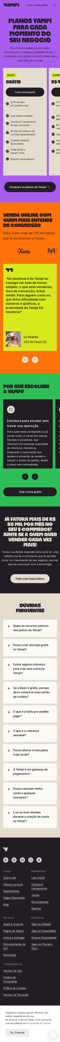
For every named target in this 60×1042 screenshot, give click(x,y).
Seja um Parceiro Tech (41, 946)
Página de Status (13, 930)
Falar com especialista (30, 578)
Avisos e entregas (14, 937)
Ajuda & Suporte (13, 924)
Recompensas (39, 902)
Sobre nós (9, 877)
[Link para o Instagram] (14, 860)
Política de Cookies (14, 988)
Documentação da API (14, 946)
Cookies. (46, 1023)
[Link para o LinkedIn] (22, 860)
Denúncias (9, 955)
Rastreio (36, 908)
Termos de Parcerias (15, 994)
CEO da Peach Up (35, 341)
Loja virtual (38, 877)
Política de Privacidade (10, 979)
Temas (35, 895)
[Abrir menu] (54, 5)
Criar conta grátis (37, 5)
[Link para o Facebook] (5, 860)
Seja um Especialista (43, 930)
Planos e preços (13, 884)
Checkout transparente (39, 886)
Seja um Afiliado (41, 924)
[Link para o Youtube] (30, 860)
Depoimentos (11, 891)
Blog (6, 904)
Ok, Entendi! (17, 1032)
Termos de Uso (12, 970)
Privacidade (33, 1023)
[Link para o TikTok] (39, 860)
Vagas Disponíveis (14, 897)
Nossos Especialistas (43, 937)
